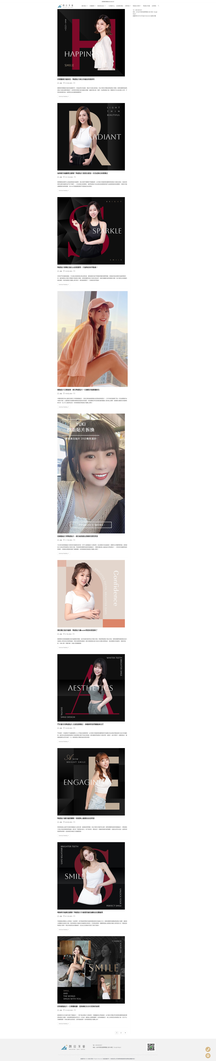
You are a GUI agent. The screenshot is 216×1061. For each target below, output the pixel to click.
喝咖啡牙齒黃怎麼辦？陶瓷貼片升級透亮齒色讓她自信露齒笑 (80, 912)
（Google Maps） (117, 1047)
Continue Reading (64, 96)
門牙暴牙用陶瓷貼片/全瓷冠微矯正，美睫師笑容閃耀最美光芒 (80, 724)
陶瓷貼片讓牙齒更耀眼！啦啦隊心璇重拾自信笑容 (75, 818)
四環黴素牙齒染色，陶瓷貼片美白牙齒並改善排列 (75, 79)
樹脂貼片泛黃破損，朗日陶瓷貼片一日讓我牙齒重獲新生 (78, 390)
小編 (60, 83)
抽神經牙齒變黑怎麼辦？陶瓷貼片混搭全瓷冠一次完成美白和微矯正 (82, 173)
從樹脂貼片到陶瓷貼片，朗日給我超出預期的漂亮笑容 (77, 536)
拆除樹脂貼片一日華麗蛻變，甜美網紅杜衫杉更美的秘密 (78, 1006)
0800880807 (98, 1045)
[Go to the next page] (125, 1032)
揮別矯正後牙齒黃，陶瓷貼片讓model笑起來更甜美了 (77, 630)
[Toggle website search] (158, 6)
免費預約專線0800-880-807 (108, 1)
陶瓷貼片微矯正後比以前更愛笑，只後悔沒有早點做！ (77, 267)
